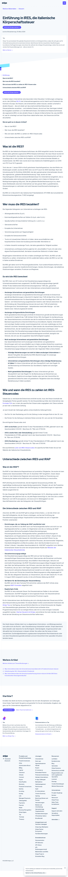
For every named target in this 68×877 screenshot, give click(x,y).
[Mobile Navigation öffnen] (64, 3)
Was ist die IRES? (8, 78)
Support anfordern (57, 811)
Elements (21, 784)
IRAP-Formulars (16, 585)
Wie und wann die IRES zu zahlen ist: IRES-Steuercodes (19, 84)
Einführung (6, 75)
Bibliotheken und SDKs (41, 851)
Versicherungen (39, 802)
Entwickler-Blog (39, 856)
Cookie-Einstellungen (58, 784)
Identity (21, 789)
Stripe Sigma (22, 812)
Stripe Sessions (56, 768)
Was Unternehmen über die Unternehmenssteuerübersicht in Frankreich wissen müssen (31, 669)
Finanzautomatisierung (41, 775)
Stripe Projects (39, 854)
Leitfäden (54, 759)
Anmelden (55, 819)
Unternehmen (39, 759)
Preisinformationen (24, 761)
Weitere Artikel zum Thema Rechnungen (15, 663)
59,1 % (18, 101)
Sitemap (54, 781)
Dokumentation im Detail (43, 734)
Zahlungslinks (23, 800)
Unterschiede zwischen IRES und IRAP (14, 87)
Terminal (21, 817)
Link (20, 796)
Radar (20, 807)
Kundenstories (56, 761)
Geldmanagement (40, 784)
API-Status (38, 845)
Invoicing (21, 791)
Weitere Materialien (9, 9)
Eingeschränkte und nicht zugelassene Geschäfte (57, 775)
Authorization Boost (25, 765)
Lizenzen (54, 779)
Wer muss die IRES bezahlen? (11, 81)
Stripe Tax (6, 605)
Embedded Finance (40, 772)
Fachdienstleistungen (41, 813)
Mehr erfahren (7, 50)
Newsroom (55, 797)
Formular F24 (7, 403)
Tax (20, 814)
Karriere (54, 795)
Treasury (21, 819)
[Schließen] (65, 868)
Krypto (21, 779)
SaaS (36, 789)
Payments (22, 803)
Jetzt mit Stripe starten (11, 27)
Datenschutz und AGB (58, 770)
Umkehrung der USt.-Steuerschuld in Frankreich (19, 671)
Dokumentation (39, 840)
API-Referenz (39, 842)
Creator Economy (40, 793)
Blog (53, 763)
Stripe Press (55, 800)
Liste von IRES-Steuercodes (25, 448)
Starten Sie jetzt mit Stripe (25, 612)
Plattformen (38, 786)
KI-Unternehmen (40, 791)
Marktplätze (38, 782)
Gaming (37, 796)
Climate (21, 775)
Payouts (21, 805)
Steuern (21, 9)
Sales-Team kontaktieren (24, 710)
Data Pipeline (23, 782)
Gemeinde (55, 766)
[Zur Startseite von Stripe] (4, 756)
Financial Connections (25, 786)
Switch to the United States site (35, 873)
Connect (21, 777)
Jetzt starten (8, 710)
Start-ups (38, 761)
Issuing (21, 793)
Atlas (20, 763)
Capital (21, 770)
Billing (20, 768)
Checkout (22, 772)
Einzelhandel (38, 818)
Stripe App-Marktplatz (41, 827)
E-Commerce (39, 770)
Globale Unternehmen (41, 777)
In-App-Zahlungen (40, 779)
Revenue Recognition (25, 810)
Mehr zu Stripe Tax (8, 736)
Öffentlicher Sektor (41, 816)
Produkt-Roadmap (57, 793)
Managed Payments (24, 798)
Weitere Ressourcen (57, 786)
